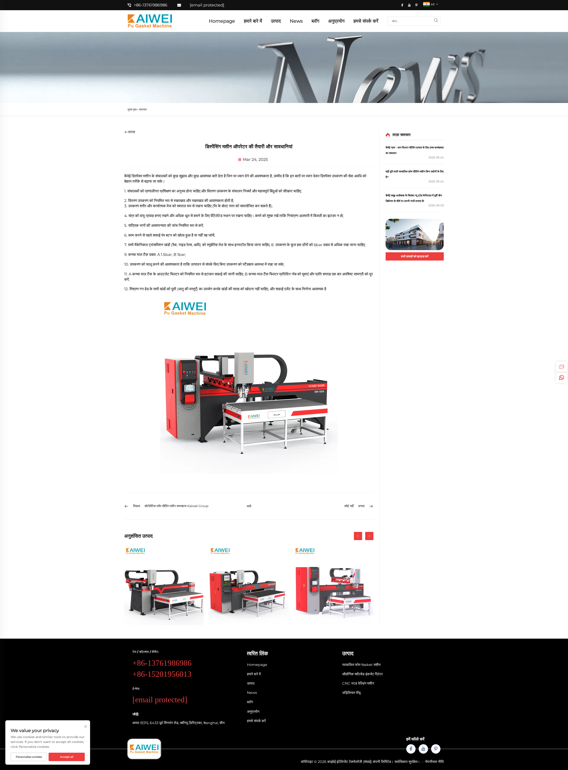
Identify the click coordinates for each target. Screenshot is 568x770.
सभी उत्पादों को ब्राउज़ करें (414, 256)
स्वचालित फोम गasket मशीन (361, 665)
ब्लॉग (315, 21)
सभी (249, 506)
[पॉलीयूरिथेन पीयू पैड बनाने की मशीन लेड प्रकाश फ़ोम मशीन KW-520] (164, 585)
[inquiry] (561, 366)
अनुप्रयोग (336, 21)
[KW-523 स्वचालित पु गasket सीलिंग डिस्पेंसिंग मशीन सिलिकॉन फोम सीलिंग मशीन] (333, 585)
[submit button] (435, 21)
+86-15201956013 (161, 674)
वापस (131, 132)
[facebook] (402, 5)
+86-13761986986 (150, 5)
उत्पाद (276, 21)
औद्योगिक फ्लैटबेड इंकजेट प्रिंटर (362, 674)
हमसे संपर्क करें (365, 21)
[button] (358, 536)
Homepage (222, 21)
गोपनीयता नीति (434, 762)
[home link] (150, 21)
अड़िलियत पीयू (351, 693)
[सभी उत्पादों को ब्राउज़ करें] (415, 234)
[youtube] (409, 5)
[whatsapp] (561, 377)
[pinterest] (416, 5)
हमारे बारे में (253, 21)
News (296, 21)
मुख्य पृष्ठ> (133, 109)
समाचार (143, 109)
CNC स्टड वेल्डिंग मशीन (358, 683)
